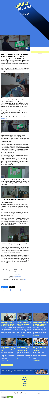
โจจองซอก (23, 290)
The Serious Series (17, 276)
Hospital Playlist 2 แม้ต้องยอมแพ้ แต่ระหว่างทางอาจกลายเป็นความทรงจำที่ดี (40, 324)
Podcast (24, 383)
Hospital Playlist (5, 290)
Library (24, 386)
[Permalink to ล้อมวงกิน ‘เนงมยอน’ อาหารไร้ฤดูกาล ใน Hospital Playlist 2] (24, 317)
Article (24, 379)
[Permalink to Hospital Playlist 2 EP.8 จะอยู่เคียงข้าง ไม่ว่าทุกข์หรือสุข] (8, 342)
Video (24, 381)
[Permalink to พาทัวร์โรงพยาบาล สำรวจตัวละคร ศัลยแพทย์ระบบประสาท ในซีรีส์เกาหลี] (40, 342)
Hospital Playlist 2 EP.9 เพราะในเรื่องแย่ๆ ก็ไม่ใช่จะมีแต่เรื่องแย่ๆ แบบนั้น (24, 348)
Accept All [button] (10, 397)
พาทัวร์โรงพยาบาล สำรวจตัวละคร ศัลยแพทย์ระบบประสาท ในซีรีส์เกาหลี (40, 348)
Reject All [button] (4, 397)
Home (24, 377)
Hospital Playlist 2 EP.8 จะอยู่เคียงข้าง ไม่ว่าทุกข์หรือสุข (8, 348)
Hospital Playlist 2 (15, 290)
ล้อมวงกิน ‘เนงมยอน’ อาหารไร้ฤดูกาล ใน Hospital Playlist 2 (24, 324)
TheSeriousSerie (17, 274)
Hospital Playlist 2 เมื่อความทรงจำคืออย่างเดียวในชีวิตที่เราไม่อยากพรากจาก (8, 324)
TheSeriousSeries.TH (17, 273)
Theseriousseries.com (16, 277)
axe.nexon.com (4, 118)
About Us (24, 388)
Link (25, 279)
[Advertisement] (24, 24)
